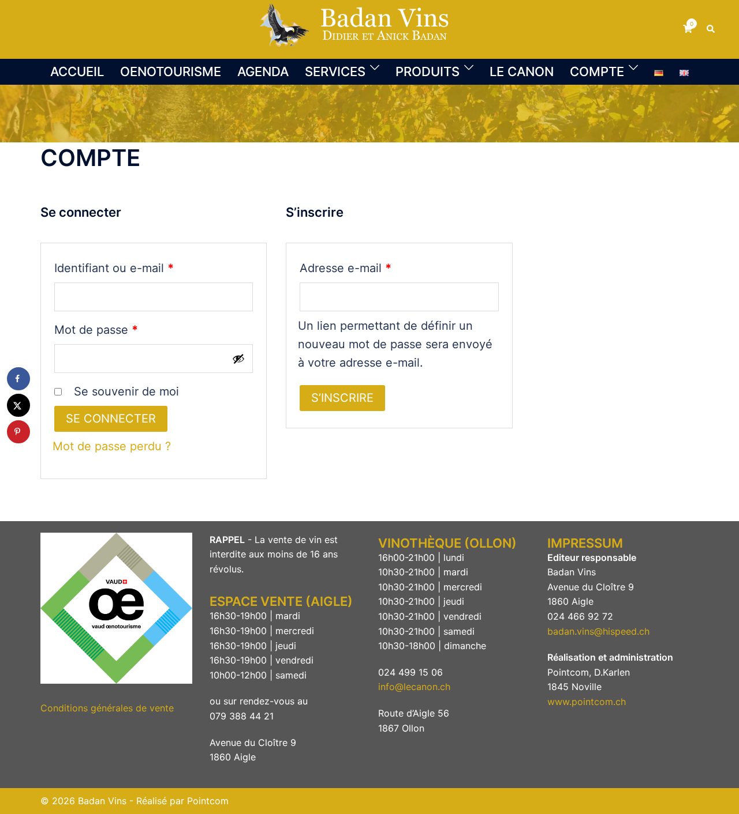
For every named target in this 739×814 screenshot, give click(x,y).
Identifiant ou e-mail (143, 268)
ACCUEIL (77, 71)
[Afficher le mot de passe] (238, 358)
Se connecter (111, 418)
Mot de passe (125, 329)
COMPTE (597, 71)
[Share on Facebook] (18, 378)
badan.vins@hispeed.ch (598, 631)
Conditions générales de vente (107, 708)
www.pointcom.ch (586, 701)
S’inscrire (342, 398)
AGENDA (263, 71)
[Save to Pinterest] (18, 431)
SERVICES (335, 71)
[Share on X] (18, 405)
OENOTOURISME (170, 71)
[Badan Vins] (369, 28)
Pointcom (208, 801)
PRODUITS (427, 71)
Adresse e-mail (375, 268)
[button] (711, 28)
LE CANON (522, 71)
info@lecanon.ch (414, 686)
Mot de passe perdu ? (112, 446)
